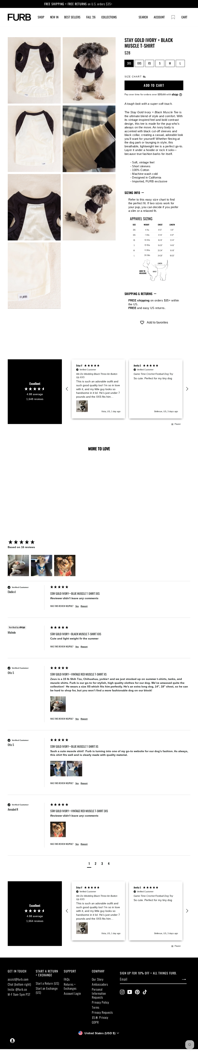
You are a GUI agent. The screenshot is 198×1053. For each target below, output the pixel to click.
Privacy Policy (100, 1002)
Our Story (97, 979)
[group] (28, 542)
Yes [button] (77, 606)
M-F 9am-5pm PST (19, 994)
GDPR (95, 1022)
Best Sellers (72, 17)
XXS (139, 63)
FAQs (67, 979)
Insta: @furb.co (17, 989)
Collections (109, 17)
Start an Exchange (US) (47, 990)
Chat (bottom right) (19, 984)
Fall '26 (91, 17)
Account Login (72, 993)
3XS (129, 63)
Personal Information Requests (99, 993)
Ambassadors (100, 984)
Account (159, 17)
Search (143, 17)
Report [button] (84, 606)
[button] (67, 389)
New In (54, 17)
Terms (95, 1007)
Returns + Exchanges (70, 986)
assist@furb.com (18, 979)
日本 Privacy (100, 1017)
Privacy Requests (102, 1012)
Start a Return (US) (47, 983)
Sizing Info (132, 192)
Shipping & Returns (139, 293)
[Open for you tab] (12, 1040)
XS (149, 63)
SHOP (41, 17)
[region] (127, 388)
